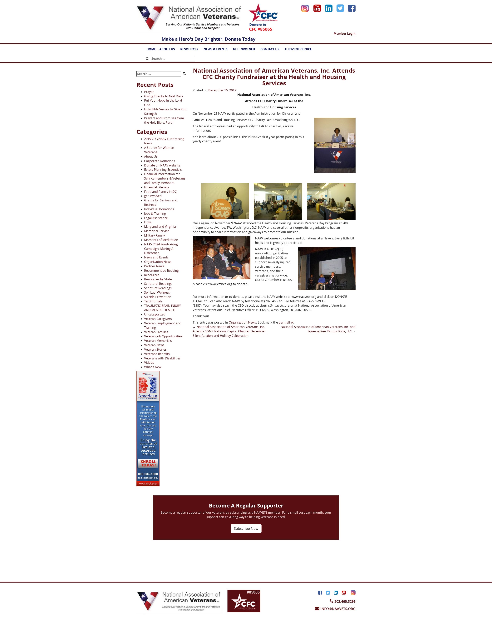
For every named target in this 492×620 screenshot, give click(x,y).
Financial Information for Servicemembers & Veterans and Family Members (164, 178)
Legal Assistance (156, 218)
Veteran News (154, 345)
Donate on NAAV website (162, 165)
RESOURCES (191, 50)
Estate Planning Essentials (163, 169)
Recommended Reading (161, 270)
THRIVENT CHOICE (298, 49)
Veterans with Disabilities (162, 358)
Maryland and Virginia (160, 226)
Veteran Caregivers (158, 319)
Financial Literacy (156, 187)
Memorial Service (156, 231)
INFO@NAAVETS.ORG (337, 608)
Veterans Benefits (157, 354)
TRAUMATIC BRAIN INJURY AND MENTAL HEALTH (162, 308)
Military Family (154, 235)
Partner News (154, 266)
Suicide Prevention (157, 297)
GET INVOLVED (246, 50)
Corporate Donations (159, 161)
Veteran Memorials (158, 341)
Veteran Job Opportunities (163, 336)
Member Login (345, 33)
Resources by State (158, 279)
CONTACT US (271, 50)
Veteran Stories (155, 349)
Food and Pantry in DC (160, 192)
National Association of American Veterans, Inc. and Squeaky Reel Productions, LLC (318, 329)
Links (147, 222)
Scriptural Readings (158, 283)
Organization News (157, 262)
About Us (151, 156)
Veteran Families (156, 332)
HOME (151, 49)
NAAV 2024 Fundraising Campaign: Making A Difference (161, 248)
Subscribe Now (246, 528)
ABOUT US (169, 50)
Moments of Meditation (161, 240)
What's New (152, 367)
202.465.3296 (344, 601)
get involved (153, 196)
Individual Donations (159, 209)
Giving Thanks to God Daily (163, 96)
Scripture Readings (158, 288)
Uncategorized (154, 314)
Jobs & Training (155, 213)
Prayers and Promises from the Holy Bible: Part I (164, 120)
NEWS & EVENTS (217, 50)
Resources (151, 275)
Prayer (149, 92)
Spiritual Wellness (157, 292)
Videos (149, 362)
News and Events (156, 257)
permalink (286, 322)
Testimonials (153, 301)
